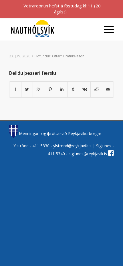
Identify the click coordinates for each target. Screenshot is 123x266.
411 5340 (57, 153)
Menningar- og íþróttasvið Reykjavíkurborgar (59, 133)
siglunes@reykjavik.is (88, 153)
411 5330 (41, 145)
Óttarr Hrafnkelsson (68, 56)
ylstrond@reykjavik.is (72, 145)
